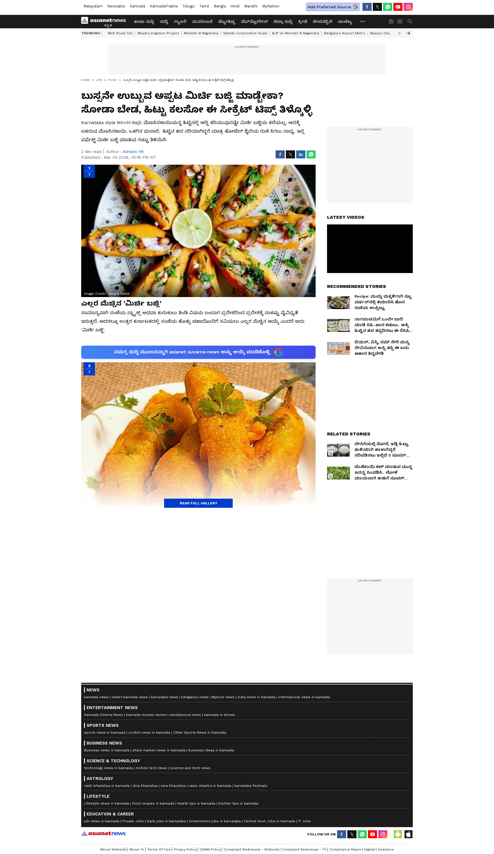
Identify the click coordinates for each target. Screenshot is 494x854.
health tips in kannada (196, 803)
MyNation (270, 6)
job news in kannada (101, 821)
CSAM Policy (210, 849)
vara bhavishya (173, 786)
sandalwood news (185, 715)
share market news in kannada (158, 750)
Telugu (188, 6)
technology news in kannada (108, 768)
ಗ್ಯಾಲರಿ (180, 21)
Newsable (116, 6)
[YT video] (398, 7)
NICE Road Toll (120, 33)
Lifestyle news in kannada (106, 803)
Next (408, 33)
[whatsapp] (387, 7)
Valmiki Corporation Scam (245, 33)
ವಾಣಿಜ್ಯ (345, 21)
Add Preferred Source (329, 7)
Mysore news (223, 697)
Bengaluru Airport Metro (344, 33)
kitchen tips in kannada (238, 803)
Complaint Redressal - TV (304, 849)
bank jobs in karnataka (166, 821)
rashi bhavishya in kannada (107, 786)
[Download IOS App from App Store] (408, 834)
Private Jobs (133, 821)
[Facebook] (367, 7)
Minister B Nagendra (201, 33)
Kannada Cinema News (103, 715)
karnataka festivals (250, 786)
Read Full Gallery (198, 503)
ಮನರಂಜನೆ (202, 21)
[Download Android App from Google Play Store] (398, 834)
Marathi (251, 6)
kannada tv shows (219, 715)
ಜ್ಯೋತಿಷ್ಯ (226, 21)
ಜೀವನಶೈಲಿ (322, 21)
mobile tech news (151, 768)
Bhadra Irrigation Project (158, 33)
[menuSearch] (410, 21)
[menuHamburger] (400, 21)
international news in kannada (304, 697)
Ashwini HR (133, 151)
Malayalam (93, 6)
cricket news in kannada (149, 732)
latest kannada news (130, 697)
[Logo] (105, 21)
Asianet (103, 833)
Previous (400, 33)
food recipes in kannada (153, 803)
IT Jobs (304, 821)
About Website (113, 849)
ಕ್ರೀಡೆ (302, 21)
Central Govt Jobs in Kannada (269, 821)
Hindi (235, 6)
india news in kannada (256, 697)
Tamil (204, 6)
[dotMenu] (362, 21)
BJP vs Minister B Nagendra (295, 33)
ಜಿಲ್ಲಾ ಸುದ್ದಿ (283, 21)
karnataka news (164, 697)
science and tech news (190, 768)
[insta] (408, 7)
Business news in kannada (106, 750)
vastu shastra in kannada (210, 786)
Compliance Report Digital (352, 849)
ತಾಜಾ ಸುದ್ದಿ (144, 21)
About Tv (136, 849)
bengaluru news (194, 697)
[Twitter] (377, 7)
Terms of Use (159, 849)
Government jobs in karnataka (215, 821)
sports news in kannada (104, 732)
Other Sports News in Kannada (199, 732)
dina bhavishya (145, 786)
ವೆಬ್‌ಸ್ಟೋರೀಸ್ (254, 21)
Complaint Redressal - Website (251, 849)
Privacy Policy (185, 849)
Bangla (220, 6)
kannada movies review (146, 715)
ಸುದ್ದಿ (164, 21)
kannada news (96, 697)
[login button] (392, 21)
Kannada (137, 6)
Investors (386, 849)
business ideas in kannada (211, 750)
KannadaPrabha (164, 6)
